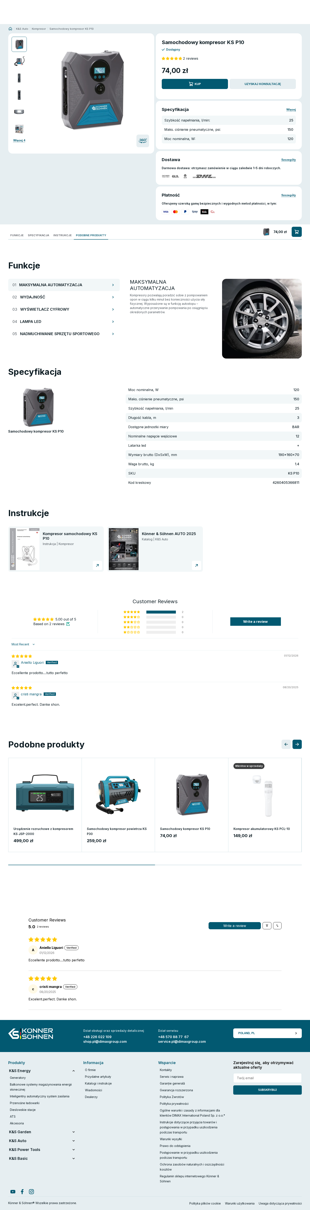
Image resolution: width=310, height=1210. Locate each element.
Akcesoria (17, 1123)
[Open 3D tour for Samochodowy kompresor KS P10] (142, 141)
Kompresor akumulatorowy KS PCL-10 (261, 829)
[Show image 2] (19, 61)
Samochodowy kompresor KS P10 (185, 829)
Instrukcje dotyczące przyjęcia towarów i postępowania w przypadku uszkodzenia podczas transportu (188, 1127)
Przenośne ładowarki (24, 1103)
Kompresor (39, 28)
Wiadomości (93, 1090)
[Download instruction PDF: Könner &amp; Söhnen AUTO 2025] (196, 565)
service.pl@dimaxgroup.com (182, 1041)
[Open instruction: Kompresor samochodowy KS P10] (24, 549)
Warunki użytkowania (240, 1203)
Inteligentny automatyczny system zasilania (39, 1096)
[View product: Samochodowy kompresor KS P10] (191, 794)
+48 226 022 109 (97, 1037)
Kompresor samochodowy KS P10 (70, 536)
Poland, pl (246, 1033)
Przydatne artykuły (98, 1076)
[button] (91, 90)
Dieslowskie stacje (23, 1110)
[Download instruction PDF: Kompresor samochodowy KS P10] (97, 565)
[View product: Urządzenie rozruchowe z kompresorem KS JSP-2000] (45, 794)
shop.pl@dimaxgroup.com (105, 1041)
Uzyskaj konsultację (263, 84)
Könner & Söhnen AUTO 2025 (169, 533)
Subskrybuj (267, 1089)
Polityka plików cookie (205, 1203)
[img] (22, 656)
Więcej (291, 109)
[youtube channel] (13, 1191)
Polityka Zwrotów (172, 1097)
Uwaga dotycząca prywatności (280, 1203)
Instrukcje (62, 235)
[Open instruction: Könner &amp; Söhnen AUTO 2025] (123, 549)
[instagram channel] (31, 1191)
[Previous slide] (35, 89)
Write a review (234, 926)
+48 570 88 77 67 (173, 1037)
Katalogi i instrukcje (98, 1083)
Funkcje (17, 235)
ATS (13, 1116)
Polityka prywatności (174, 1103)
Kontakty (166, 1070)
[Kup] (297, 232)
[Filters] (267, 925)
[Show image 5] (19, 111)
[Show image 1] (19, 44)
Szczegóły (288, 159)
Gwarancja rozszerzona (176, 1090)
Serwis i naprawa (171, 1076)
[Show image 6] (19, 128)
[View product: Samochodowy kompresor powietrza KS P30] (118, 794)
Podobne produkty (91, 235)
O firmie (90, 1070)
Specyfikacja (38, 235)
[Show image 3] (19, 78)
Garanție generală (172, 1083)
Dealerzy (91, 1097)
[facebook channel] (22, 1191)
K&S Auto (22, 28)
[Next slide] (146, 89)
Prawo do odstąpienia (175, 1146)
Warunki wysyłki (171, 1139)
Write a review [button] (255, 621)
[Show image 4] (19, 95)
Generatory (18, 1077)
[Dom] (10, 29)
